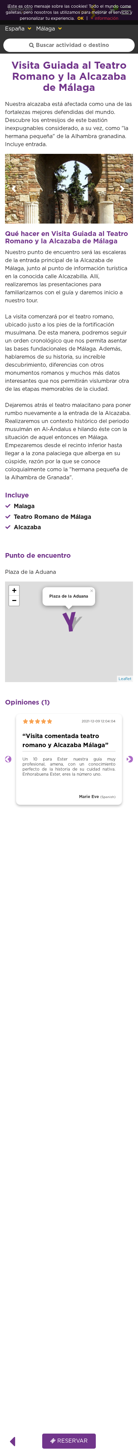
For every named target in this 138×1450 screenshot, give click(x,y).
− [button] (14, 600)
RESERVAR (72, 1441)
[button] (14, 189)
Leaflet (125, 679)
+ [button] (14, 590)
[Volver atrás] (12, 1441)
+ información (104, 18)
